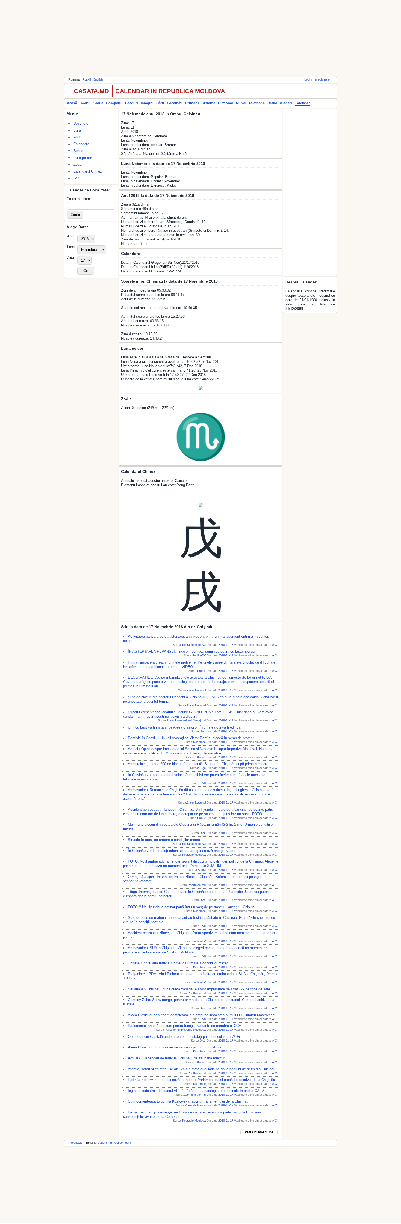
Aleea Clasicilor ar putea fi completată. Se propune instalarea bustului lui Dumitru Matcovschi (201, 1015)
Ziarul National (196, 690)
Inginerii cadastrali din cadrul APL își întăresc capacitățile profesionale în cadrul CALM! (196, 1091)
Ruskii (86, 79)
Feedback (75, 1142)
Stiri (76, 178)
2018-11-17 (225, 644)
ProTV (201, 670)
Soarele (79, 151)
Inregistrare (322, 79)
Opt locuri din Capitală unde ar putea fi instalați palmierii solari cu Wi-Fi (184, 1037)
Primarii (192, 103)
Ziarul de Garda (195, 1105)
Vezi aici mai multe (259, 1132)
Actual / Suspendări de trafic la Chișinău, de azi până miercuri (177, 1058)
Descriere (80, 123)
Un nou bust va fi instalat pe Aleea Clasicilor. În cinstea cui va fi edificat (184, 727)
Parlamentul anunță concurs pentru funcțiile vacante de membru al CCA (184, 1026)
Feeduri (131, 103)
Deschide (199, 742)
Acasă (72, 103)
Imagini (147, 103)
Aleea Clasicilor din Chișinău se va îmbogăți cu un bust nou (175, 1047)
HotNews (199, 757)
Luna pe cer (82, 158)
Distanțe (208, 103)
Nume (241, 103)
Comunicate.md (195, 1094)
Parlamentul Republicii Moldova (185, 1029)
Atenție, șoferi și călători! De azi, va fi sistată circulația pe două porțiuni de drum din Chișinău (201, 1069)
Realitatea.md (197, 885)
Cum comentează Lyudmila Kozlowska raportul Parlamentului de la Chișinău (188, 1101)
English (98, 79)
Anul (76, 137)
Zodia (77, 164)
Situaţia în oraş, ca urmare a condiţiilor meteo (164, 840)
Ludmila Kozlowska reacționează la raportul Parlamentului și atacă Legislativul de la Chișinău (201, 1080)
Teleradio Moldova (194, 644)
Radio (272, 103)
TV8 (203, 783)
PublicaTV (199, 655)
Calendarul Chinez (87, 171)
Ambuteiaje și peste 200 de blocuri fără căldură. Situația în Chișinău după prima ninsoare (198, 764)
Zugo (202, 768)
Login (308, 79)
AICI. (275, 644)
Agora (202, 869)
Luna (77, 130)
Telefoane (257, 103)
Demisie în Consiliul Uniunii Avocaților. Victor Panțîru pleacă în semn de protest (191, 738)
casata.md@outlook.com (114, 1142)
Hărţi (160, 103)
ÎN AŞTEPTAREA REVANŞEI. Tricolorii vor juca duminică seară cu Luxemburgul (191, 651)
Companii (114, 103)
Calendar (302, 103)
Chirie (98, 103)
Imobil (85, 103)
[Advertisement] (200, 38)
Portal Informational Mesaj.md (186, 720)
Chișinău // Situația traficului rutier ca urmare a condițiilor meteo (178, 963)
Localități (174, 103)
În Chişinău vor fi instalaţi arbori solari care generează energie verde (181, 851)
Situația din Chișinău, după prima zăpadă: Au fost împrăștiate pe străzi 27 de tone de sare (199, 989)
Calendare (81, 144)
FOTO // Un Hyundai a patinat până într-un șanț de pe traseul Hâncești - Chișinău (192, 907)
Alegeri (286, 103)
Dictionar (225, 103)
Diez (203, 731)
